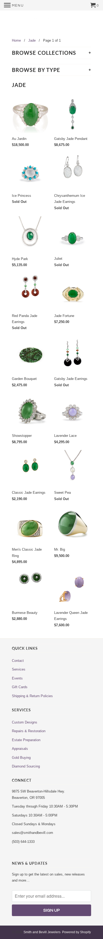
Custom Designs (24, 722)
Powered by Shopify (76, 932)
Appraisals (20, 749)
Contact (18, 661)
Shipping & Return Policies (32, 696)
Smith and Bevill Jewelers (42, 932)
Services (18, 669)
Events (17, 678)
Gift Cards (19, 687)
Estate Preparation (26, 740)
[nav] (14, 5)
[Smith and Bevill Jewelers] (51, 24)
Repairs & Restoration (28, 731)
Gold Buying (21, 758)
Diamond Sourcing (26, 766)
